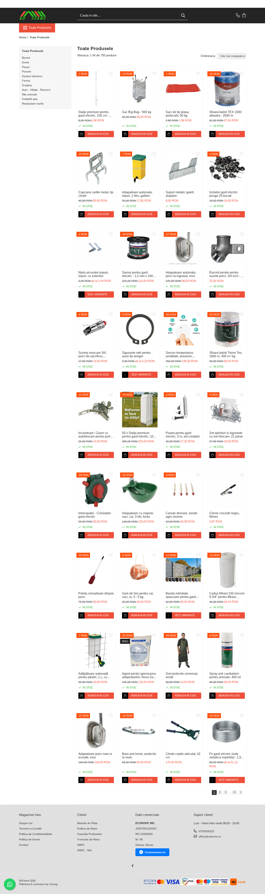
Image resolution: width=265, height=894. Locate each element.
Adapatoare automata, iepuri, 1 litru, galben (137, 194)
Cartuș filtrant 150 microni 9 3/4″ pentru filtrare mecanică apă (226, 595)
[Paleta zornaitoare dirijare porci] (96, 570)
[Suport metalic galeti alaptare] (183, 169)
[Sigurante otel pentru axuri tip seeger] (140, 329)
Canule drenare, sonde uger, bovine (181, 514)
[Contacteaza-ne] (238, 15)
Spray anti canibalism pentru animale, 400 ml (225, 675)
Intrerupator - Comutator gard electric (94, 514)
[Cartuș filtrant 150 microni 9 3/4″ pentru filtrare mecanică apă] (227, 570)
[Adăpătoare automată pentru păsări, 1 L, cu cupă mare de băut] (96, 650)
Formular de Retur (88, 839)
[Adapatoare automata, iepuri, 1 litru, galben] (140, 169)
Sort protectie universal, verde (182, 675)
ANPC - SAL (84, 850)
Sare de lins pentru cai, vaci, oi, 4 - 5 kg (138, 595)
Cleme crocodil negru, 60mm (224, 514)
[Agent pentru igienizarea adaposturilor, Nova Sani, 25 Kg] (140, 650)
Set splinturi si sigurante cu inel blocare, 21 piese (226, 434)
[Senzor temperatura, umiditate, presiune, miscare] (183, 329)
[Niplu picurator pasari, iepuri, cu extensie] (96, 249)
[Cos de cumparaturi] (244, 15)
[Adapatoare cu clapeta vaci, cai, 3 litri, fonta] (140, 490)
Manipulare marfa (33, 103)
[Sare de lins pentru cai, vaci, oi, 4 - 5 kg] (140, 570)
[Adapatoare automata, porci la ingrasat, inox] (183, 249)
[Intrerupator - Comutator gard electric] (96, 490)
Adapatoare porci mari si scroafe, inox (95, 755)
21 (234, 792)
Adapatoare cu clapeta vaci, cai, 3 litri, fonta (137, 514)
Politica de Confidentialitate (35, 834)
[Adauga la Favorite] (111, 74)
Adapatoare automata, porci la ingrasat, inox (181, 274)
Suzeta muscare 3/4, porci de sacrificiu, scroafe (92, 354)
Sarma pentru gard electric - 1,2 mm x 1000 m (138, 274)
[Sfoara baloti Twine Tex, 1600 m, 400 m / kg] (227, 329)
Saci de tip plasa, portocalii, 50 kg (177, 113)
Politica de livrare (29, 839)
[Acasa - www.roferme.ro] (38, 15)
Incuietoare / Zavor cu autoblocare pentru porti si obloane (94, 434)
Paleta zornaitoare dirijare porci (96, 595)
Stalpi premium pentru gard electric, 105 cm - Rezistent (93, 113)
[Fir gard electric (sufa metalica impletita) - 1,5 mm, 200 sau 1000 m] (227, 730)
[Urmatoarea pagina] (240, 792)
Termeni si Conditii (30, 828)
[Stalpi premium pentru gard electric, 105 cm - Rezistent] (96, 88)
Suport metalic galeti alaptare (180, 194)
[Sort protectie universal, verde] (183, 650)
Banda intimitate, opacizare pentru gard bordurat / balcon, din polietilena (181, 595)
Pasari (26, 67)
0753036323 (206, 831)
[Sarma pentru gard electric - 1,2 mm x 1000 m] (140, 249)
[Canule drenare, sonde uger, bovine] (183, 490)
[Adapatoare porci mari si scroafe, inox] (96, 730)
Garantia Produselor (89, 834)
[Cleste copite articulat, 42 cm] (183, 730)
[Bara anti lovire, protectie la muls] (140, 730)
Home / (24, 37)
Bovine (26, 57)
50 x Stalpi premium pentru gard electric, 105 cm (138, 434)
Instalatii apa (29, 98)
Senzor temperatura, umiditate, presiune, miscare (180, 354)
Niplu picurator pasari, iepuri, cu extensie (93, 274)
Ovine (25, 62)
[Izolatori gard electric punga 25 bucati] (227, 169)
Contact (24, 844)
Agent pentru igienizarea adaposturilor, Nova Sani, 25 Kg (139, 675)
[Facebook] (132, 866)
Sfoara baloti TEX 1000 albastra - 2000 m (225, 113)
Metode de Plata (87, 823)
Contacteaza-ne (155, 852)
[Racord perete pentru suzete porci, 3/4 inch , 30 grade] (227, 249)
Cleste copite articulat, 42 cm (183, 755)
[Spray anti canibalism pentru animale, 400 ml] (227, 650)
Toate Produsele (40, 27)
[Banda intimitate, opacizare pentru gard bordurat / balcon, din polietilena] (183, 570)
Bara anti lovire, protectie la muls (139, 755)
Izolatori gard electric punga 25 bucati (223, 194)
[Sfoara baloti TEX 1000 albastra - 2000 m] (227, 88)
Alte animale (29, 94)
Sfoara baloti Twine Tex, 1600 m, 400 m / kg (225, 354)
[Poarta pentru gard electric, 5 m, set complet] (183, 409)
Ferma (26, 80)
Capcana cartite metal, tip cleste (95, 194)
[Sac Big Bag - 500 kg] (140, 88)
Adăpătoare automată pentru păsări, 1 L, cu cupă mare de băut (93, 675)
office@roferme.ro (209, 836)
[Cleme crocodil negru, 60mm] (227, 490)
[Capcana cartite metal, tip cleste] (96, 169)
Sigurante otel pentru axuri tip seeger (136, 354)
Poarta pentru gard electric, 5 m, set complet (182, 434)
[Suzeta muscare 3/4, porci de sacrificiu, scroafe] (96, 329)
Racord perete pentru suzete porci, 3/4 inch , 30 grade (226, 274)
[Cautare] (183, 15)
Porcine (26, 71)
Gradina (27, 85)
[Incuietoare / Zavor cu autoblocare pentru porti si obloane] (96, 409)
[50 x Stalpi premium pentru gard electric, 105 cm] (140, 409)
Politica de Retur (87, 828)
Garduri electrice (32, 76)
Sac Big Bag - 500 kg (136, 112)
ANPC (81, 844)
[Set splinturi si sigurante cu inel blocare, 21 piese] (227, 409)
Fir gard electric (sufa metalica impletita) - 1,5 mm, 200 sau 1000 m (225, 755)
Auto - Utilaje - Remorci (36, 89)
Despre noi (25, 823)
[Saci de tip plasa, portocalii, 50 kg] (183, 88)
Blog (60, 27)
